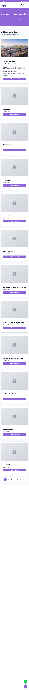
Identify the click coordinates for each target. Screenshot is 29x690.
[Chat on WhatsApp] (25, 682)
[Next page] (27, 479)
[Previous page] (2, 479)
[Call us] (25, 686)
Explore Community (14, 79)
